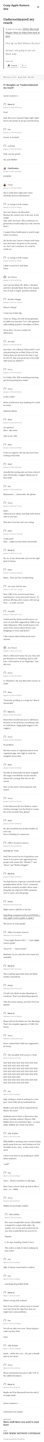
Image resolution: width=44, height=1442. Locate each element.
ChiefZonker (13, 168)
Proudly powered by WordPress (13, 1439)
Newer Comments (10, 96)
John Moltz (23, 77)
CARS (32, 77)
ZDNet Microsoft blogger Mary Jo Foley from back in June (23, 33)
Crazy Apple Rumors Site (16, 7)
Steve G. (11, 104)
